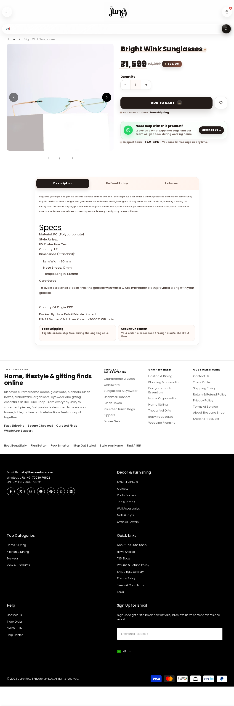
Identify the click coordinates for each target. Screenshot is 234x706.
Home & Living (16, 545)
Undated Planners (117, 397)
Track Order (202, 382)
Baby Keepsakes (160, 417)
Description (62, 183)
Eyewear (12, 558)
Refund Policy (117, 183)
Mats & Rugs (125, 515)
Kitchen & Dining (18, 552)
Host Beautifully (15, 445)
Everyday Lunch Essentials (159, 390)
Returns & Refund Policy (133, 565)
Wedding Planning (162, 423)
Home (11, 39)
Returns (171, 183)
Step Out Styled (84, 445)
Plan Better (39, 445)
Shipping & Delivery (130, 572)
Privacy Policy (203, 400)
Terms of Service (205, 407)
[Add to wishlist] (221, 103)
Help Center (15, 635)
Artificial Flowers (128, 522)
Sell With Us (14, 628)
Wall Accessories (128, 508)
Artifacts (122, 489)
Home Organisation (163, 398)
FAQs (120, 592)
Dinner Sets (112, 421)
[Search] (226, 28)
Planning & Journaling (164, 382)
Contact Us (201, 376)
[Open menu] (7, 12)
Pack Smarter (60, 445)
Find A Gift (134, 445)
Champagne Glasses (120, 379)
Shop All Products (206, 419)
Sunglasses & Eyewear (121, 391)
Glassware (112, 385)
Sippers (109, 415)
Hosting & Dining (160, 376)
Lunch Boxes (113, 403)
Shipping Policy (204, 388)
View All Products (18, 565)
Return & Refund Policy (209, 395)
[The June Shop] (117, 12)
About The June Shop (209, 413)
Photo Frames (126, 495)
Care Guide (47, 280)
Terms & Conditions (130, 585)
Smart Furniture (127, 482)
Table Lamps (126, 502)
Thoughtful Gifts (159, 411)
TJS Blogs (123, 558)
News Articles (126, 552)
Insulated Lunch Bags (119, 409)
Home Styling (158, 405)
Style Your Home (111, 445)
